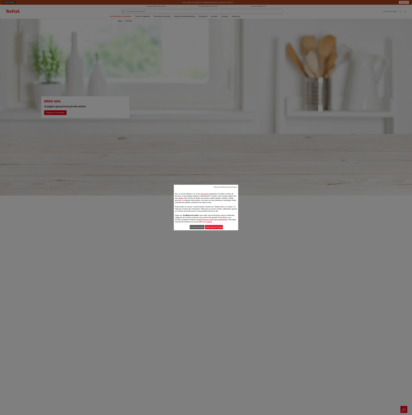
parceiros (205, 194)
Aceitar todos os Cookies (213, 227)
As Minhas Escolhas (197, 227)
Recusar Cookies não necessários (225, 187)
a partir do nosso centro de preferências (211, 219)
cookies (209, 222)
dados (181, 198)
